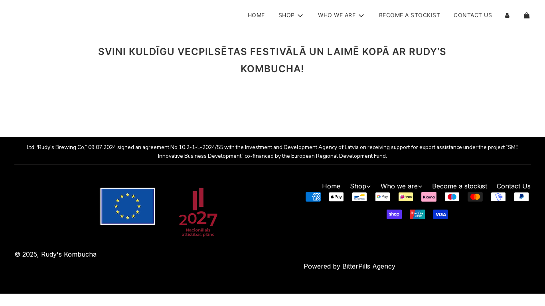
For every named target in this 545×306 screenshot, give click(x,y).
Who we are (399, 186)
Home (256, 15)
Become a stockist (409, 15)
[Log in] (507, 15)
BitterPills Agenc (367, 266)
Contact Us (473, 15)
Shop (358, 186)
